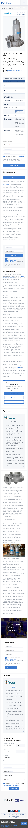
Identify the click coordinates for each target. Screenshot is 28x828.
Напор (4, 749)
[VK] (11, 811)
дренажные (19, 367)
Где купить (14, 402)
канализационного (14, 318)
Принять (24, 823)
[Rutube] (14, 811)
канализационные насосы (17, 354)
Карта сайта (11, 814)
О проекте (5, 814)
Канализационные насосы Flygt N (15, 70)
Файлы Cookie (14, 817)
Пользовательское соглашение (19, 813)
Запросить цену (14, 393)
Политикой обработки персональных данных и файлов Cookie (9, 825)
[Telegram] (19, 811)
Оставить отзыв (21, 14)
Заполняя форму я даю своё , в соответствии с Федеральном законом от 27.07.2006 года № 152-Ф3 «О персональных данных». (13, 159)
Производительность (8, 743)
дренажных (6, 189)
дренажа (12, 277)
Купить (14, 177)
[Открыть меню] (23, 2)
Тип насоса (5, 755)
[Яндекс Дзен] (9, 811)
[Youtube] (16, 811)
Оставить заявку (11, 667)
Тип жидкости (6, 761)
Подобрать (14, 398)
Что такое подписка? (6, 813)
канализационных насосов (16, 189)
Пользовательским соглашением (11, 785)
